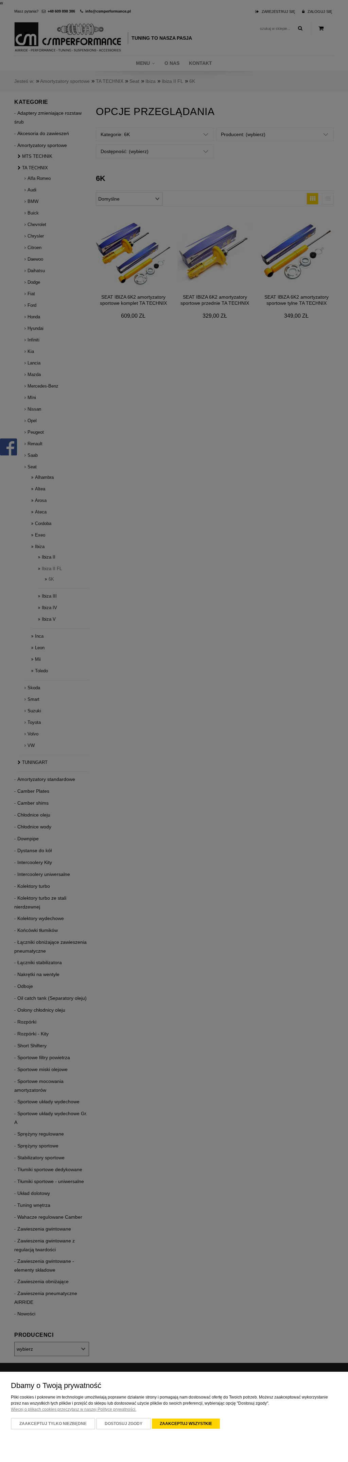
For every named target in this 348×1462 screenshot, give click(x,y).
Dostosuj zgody (123, 1423)
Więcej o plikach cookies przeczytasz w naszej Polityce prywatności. (73, 1409)
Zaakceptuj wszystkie (186, 1423)
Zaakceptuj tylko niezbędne (53, 1423)
